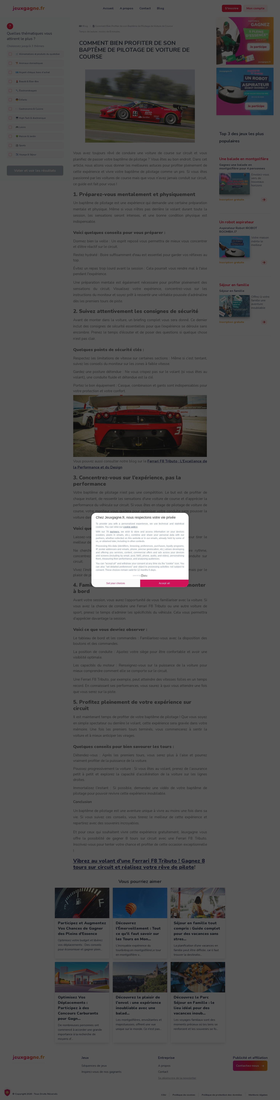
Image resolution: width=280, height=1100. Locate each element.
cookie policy (130, 527)
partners (114, 531)
